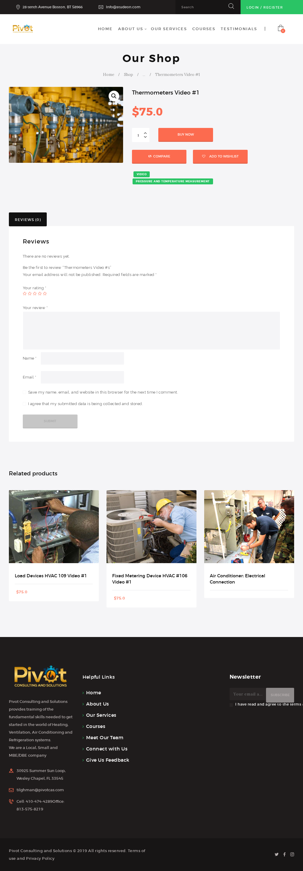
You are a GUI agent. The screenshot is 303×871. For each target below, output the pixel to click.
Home (108, 74)
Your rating (34, 288)
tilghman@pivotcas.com (40, 789)
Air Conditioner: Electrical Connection (237, 579)
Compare (161, 156)
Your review (35, 308)
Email (29, 377)
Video (142, 174)
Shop (128, 74)
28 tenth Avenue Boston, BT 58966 (52, 7)
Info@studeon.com (123, 7)
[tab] (28, 219)
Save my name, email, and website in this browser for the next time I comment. (103, 392)
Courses (96, 726)
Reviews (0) (28, 219)
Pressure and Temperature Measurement (173, 181)
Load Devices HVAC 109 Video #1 (51, 575)
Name (30, 358)
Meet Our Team (105, 737)
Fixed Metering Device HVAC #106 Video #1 (149, 579)
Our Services (101, 715)
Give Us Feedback (108, 760)
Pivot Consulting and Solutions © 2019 (48, 850)
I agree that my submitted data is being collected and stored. (85, 404)
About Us (97, 704)
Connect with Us (107, 749)
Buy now (186, 134)
